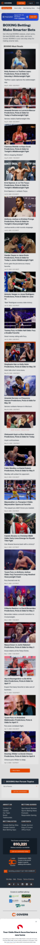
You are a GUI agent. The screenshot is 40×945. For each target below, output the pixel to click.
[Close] (36, 922)
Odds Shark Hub (10, 942)
